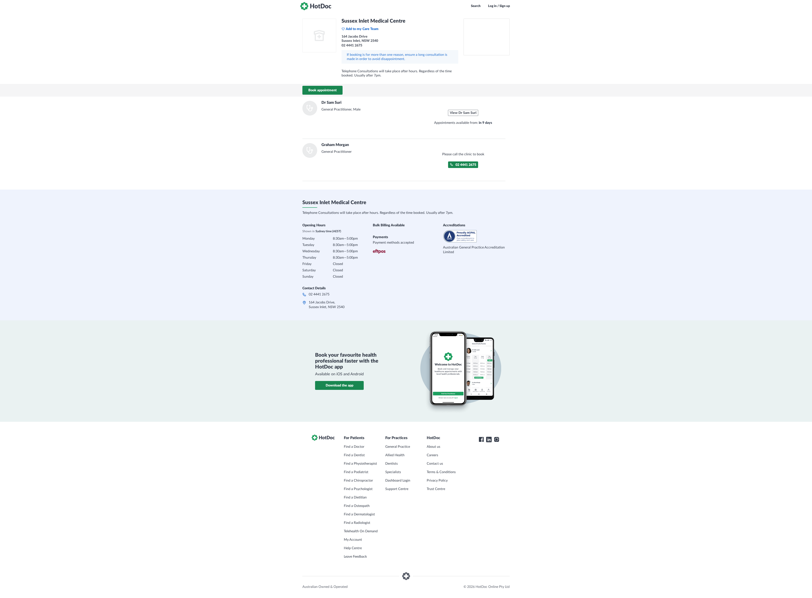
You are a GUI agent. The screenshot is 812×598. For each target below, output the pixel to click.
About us (433, 446)
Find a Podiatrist (356, 472)
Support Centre (396, 489)
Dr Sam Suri (331, 103)
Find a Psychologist (358, 489)
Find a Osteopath (357, 506)
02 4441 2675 (465, 165)
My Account (353, 539)
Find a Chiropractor (358, 480)
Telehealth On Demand (361, 531)
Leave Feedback (355, 556)
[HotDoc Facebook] (481, 439)
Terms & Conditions (441, 472)
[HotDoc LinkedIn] (489, 439)
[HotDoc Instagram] (496, 439)
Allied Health (395, 455)
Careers (432, 455)
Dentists (391, 463)
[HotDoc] (315, 6)
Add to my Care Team (362, 29)
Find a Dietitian (355, 497)
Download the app (339, 385)
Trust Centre (436, 489)
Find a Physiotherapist (360, 463)
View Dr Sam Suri (463, 113)
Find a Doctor (354, 446)
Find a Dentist (354, 455)
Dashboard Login (397, 480)
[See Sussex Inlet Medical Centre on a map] (486, 37)
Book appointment (322, 90)
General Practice (397, 446)
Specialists (393, 472)
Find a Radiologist (357, 522)
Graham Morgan (335, 145)
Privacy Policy (437, 480)
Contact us (435, 463)
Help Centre (353, 548)
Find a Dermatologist (359, 514)
